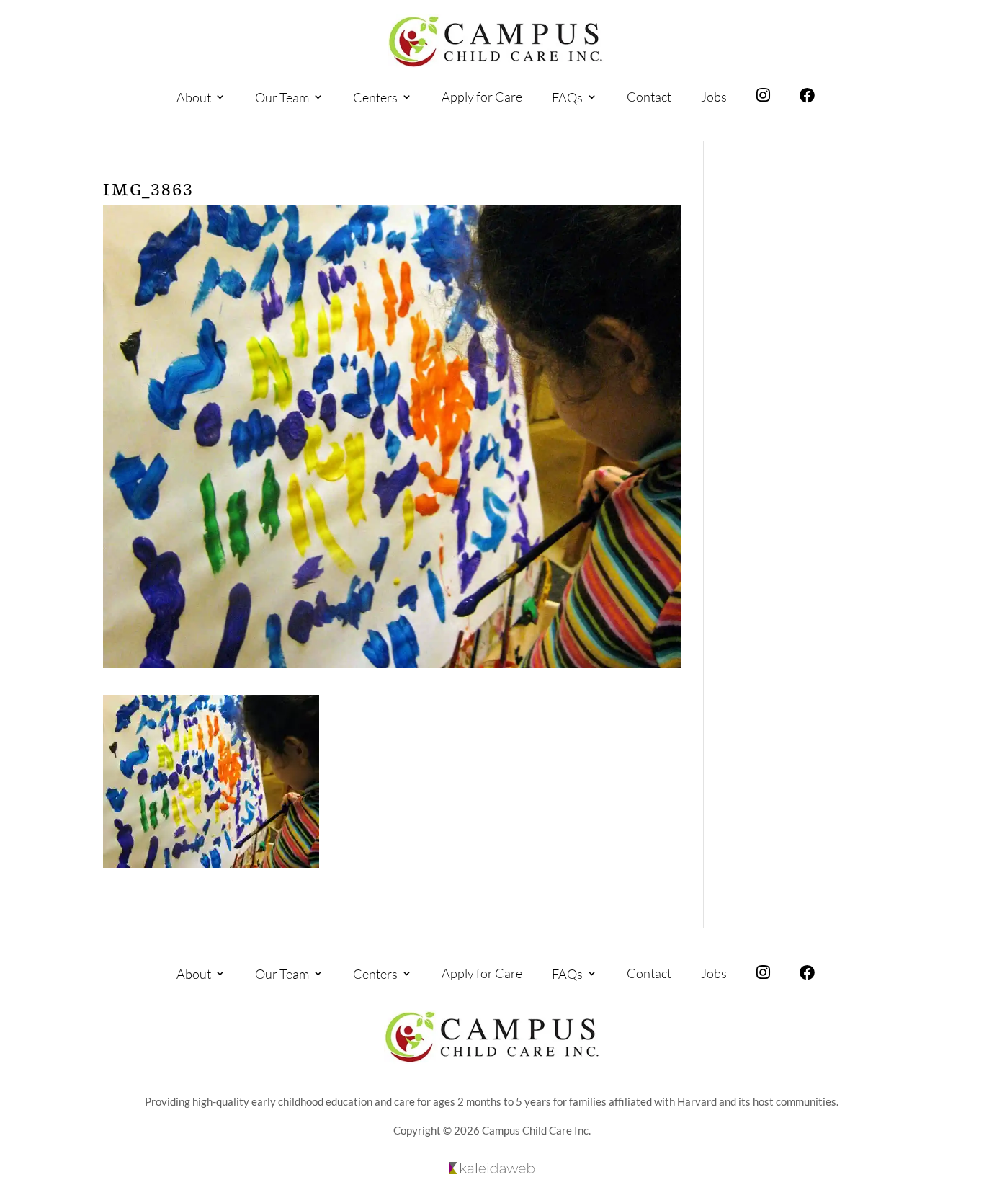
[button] (969, 1116)
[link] (496, 41)
